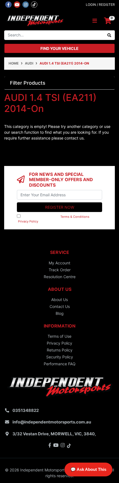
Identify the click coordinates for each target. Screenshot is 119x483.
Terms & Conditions (74, 217)
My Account (59, 263)
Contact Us (60, 306)
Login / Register (100, 4)
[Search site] (109, 35)
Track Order (60, 269)
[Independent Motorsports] (34, 20)
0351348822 (25, 410)
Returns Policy (60, 350)
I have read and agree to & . (55, 219)
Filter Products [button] (27, 83)
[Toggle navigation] (94, 21)
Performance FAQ (60, 363)
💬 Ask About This (88, 469)
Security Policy (59, 357)
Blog (60, 313)
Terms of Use (59, 336)
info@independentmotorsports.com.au (51, 422)
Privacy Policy (28, 221)
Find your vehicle (59, 48)
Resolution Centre (60, 276)
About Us (59, 299)
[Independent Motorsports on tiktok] (34, 4)
